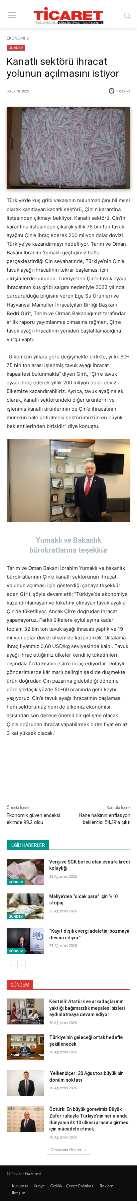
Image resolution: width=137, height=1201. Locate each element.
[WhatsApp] (80, 777)
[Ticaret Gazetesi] (68, 15)
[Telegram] (95, 777)
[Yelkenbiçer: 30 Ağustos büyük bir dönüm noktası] (25, 1083)
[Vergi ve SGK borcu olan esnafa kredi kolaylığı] (25, 872)
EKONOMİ (16, 38)
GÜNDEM (16, 47)
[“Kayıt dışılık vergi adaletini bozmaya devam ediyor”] (25, 941)
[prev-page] (11, 965)
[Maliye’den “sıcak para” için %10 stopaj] (25, 906)
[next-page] (21, 965)
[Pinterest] (64, 777)
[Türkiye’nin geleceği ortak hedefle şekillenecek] (25, 1047)
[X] (49, 777)
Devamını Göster (66, 1149)
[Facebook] (34, 777)
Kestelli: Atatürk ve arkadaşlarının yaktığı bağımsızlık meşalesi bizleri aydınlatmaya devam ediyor (87, 1008)
